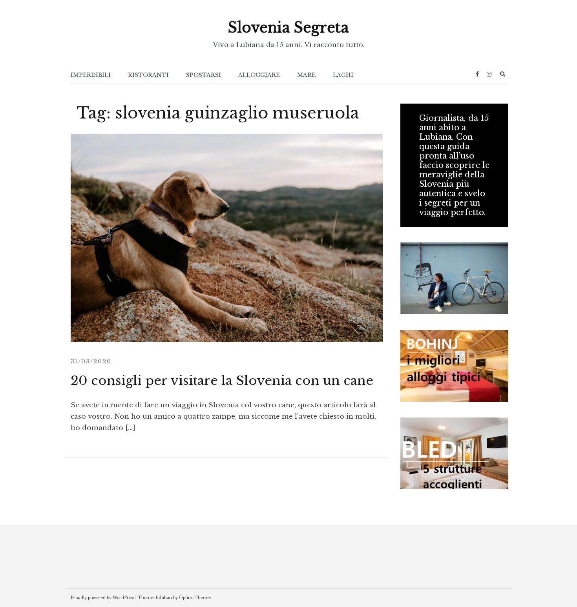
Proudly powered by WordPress (102, 597)
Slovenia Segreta (288, 27)
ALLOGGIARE (259, 74)
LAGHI (343, 74)
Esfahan (163, 597)
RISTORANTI (148, 74)
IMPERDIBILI (91, 74)
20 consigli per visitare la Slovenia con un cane (222, 380)
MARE (306, 74)
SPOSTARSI (203, 74)
